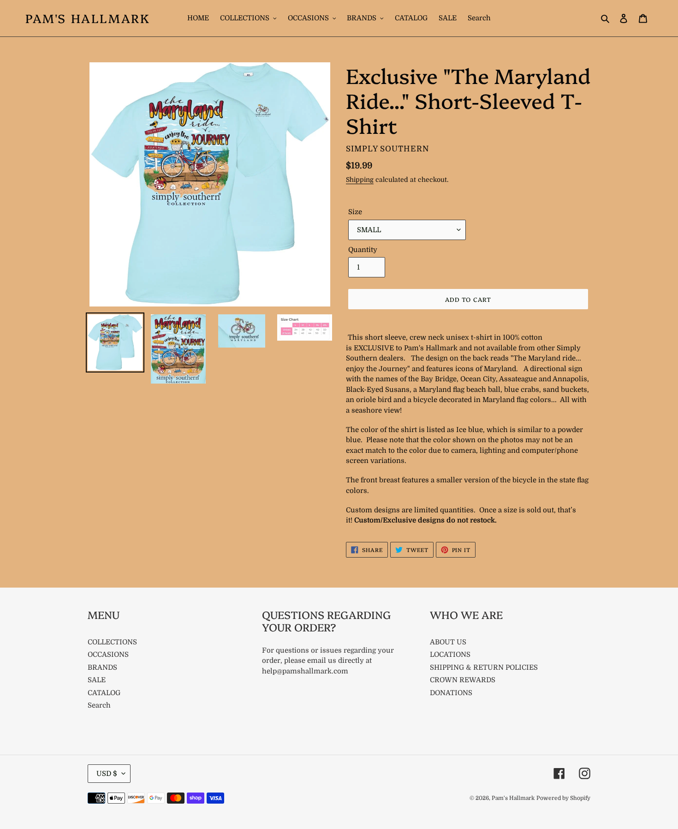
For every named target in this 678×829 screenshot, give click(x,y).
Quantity (362, 250)
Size (355, 212)
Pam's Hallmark (87, 18)
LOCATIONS (450, 654)
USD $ (106, 773)
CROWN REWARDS (462, 680)
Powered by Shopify (563, 798)
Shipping (360, 179)
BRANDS (102, 667)
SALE (97, 680)
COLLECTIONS (112, 642)
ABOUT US (448, 642)
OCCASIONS (108, 654)
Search (99, 705)
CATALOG (104, 693)
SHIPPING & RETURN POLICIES (484, 667)
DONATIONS (451, 693)
